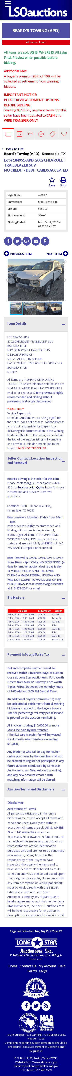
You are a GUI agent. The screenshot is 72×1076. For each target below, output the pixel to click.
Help (61, 966)
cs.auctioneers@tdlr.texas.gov (40, 1066)
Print (63, 185)
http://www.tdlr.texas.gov (41, 1062)
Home (12, 966)
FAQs (43, 971)
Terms (32, 971)
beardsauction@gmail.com (35, 487)
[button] (64, 262)
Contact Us (28, 966)
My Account (47, 966)
